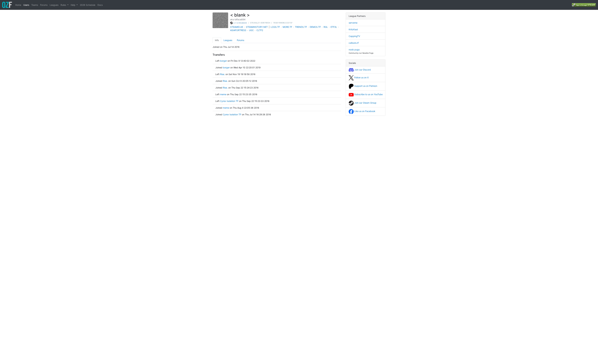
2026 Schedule (87, 5)
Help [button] (73, 5)
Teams (34, 5)
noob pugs (354, 49)
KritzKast (353, 29)
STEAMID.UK (236, 27)
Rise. (222, 74)
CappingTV (354, 36)
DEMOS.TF (315, 27)
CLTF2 (259, 30)
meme (223, 94)
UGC (251, 30)
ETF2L (334, 27)
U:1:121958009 (240, 23)
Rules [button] (64, 5)
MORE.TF (287, 27)
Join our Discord (362, 69)
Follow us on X (361, 77)
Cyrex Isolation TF (229, 101)
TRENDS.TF (301, 27)
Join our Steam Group (365, 102)
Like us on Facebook (364, 111)
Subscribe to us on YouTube (368, 94)
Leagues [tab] (227, 40)
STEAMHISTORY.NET (257, 27)
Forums (43, 5)
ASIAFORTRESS (238, 30)
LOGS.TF (275, 27)
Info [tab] (217, 40)
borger (223, 60)
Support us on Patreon (365, 86)
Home (18, 5)
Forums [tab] (240, 40)
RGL (326, 27)
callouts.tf (354, 43)
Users (26, 5)
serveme (353, 22)
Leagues (54, 5)
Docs (100, 5)
